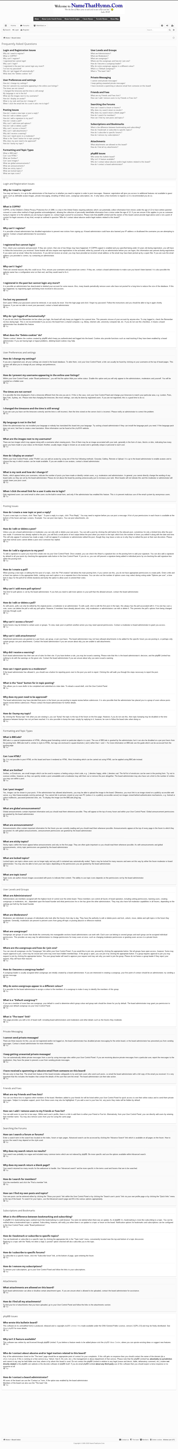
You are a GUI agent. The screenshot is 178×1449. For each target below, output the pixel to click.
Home (37, 19)
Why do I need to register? (13, 53)
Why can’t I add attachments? (15, 131)
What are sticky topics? (12, 168)
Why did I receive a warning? (14, 133)
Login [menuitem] (167, 26)
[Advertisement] (89, 1416)
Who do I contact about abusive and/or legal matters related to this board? (120, 162)
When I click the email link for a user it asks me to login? (26, 104)
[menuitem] (162, 25)
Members (40, 25)
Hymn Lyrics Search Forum (52, 19)
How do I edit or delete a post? (15, 116)
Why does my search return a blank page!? (108, 113)
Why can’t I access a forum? (14, 128)
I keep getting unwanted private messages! (108, 83)
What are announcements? (14, 166)
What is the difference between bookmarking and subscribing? (116, 127)
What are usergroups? (99, 58)
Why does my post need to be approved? (19, 141)
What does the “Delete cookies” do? (17, 74)
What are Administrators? (101, 53)
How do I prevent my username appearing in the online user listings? (30, 86)
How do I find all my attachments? (104, 147)
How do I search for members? (103, 115)
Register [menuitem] (173, 26)
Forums (26, 25)
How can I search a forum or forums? (106, 108)
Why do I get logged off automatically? (18, 71)
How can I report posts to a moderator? (18, 136)
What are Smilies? (10, 158)
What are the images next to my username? (20, 96)
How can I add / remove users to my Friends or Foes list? (114, 98)
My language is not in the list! (15, 93)
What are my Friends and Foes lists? (105, 95)
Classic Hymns (88, 19)
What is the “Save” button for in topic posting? (21, 138)
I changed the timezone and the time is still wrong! (23, 91)
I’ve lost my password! (12, 69)
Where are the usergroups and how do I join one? (110, 61)
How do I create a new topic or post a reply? (21, 113)
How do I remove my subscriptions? (105, 135)
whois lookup (8, 1359)
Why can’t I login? (10, 64)
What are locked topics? (13, 171)
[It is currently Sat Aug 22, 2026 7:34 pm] (174, 38)
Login (16, 30)
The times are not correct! (13, 88)
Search (7, 30)
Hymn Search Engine (72, 19)
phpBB (78, 428)
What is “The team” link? (100, 71)
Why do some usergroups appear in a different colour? (112, 66)
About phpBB (8, 1328)
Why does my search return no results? (106, 110)
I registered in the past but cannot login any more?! (23, 66)
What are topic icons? (12, 173)
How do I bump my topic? (13, 143)
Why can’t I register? (11, 58)
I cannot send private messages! (104, 81)
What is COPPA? (10, 56)
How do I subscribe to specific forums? (106, 132)
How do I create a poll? (12, 121)
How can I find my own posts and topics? (107, 118)
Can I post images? (11, 161)
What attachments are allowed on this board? (109, 145)
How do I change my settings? (15, 83)
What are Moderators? (99, 56)
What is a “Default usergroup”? (103, 69)
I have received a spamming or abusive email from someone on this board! (121, 86)
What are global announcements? (16, 163)
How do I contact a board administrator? (107, 164)
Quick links (6, 26)
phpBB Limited (70, 1326)
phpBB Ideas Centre (112, 1342)
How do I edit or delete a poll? (15, 126)
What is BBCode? (10, 153)
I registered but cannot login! (14, 61)
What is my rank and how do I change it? (19, 101)
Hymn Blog (114, 19)
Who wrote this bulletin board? (103, 157)
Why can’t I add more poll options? (17, 123)
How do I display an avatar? (14, 99)
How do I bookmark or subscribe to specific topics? (111, 130)
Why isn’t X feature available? (103, 159)
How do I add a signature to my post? (18, 118)
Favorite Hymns (101, 19)
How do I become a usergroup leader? (106, 64)
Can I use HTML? (10, 156)
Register (26, 30)
